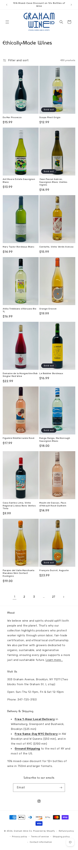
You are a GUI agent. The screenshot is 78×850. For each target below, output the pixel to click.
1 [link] (14, 596)
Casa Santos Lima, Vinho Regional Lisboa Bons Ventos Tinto (19, 505)
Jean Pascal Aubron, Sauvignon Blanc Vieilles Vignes (53, 182)
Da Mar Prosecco (12, 117)
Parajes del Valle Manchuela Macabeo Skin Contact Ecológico (18, 573)
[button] (7, 22)
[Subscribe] (61, 787)
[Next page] (63, 597)
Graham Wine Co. (23, 831)
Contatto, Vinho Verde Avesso (56, 246)
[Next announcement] (71, 5)
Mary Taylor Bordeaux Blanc (18, 246)
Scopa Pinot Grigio (50, 117)
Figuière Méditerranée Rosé (18, 438)
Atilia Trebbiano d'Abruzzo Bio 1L (19, 310)
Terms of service (40, 836)
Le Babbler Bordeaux (51, 373)
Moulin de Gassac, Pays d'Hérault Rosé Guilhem (52, 504)
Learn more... (54, 660)
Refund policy (66, 831)
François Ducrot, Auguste (54, 570)
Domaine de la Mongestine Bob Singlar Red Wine (20, 375)
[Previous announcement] (7, 5)
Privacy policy (19, 836)
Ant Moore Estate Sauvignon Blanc (19, 180)
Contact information (41, 842)
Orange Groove (48, 308)
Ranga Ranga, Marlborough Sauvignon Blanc (54, 439)
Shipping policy (61, 836)
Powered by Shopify (44, 831)
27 (53, 596)
